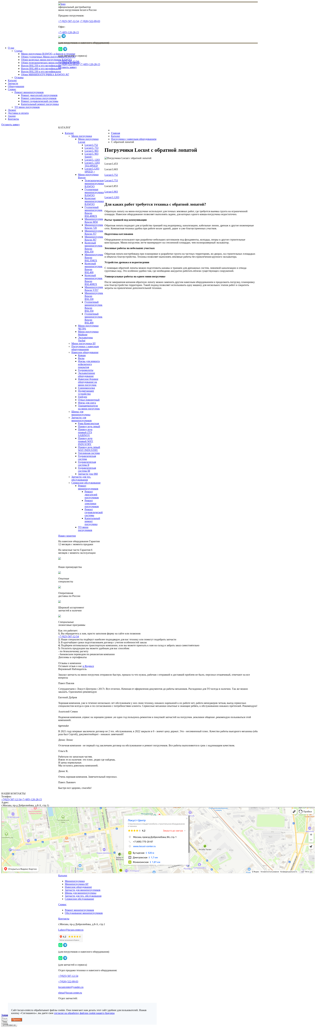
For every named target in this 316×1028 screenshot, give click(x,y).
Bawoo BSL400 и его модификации (41, 68)
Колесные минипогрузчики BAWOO (94, 201)
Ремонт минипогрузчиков (29, 92)
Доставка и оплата (18, 113)
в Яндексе (88, 666)
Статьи (18, 50)
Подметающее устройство (86, 392)
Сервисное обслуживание (86, 482)
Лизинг (12, 110)
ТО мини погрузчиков (27, 107)
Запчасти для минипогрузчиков (81, 419)
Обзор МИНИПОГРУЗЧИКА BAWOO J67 (45, 74)
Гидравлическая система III (87, 469)
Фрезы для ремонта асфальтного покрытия (89, 364)
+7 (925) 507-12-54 (68, 21)
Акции (12, 116)
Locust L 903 (91, 150)
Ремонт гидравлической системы (39, 101)
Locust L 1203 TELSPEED (92, 164)
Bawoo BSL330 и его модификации (41, 71)
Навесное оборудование (84, 352)
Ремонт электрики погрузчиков (38, 98)
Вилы (81, 358)
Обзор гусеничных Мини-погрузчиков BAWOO (48, 56)
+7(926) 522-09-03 (68, 981)
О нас (11, 47)
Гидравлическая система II (87, 463)
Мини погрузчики (81, 136)
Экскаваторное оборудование (86, 374)
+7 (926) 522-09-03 (89, 21)
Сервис (12, 89)
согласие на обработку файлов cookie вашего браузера (84, 1013)
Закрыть (6, 1015)
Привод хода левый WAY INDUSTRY (89, 449)
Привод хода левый (89, 426)
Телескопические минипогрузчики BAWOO (94, 183)
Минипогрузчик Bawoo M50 (94, 220)
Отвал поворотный (89, 399)
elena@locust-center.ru (70, 992)
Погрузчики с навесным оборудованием (85, 348)
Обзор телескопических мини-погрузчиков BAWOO (50, 62)
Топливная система (89, 453)
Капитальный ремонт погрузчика (40, 104)
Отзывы (19, 77)
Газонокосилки (86, 388)
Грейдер (82, 396)
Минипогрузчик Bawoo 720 (94, 226)
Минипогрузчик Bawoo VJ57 (94, 289)
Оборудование (16, 86)
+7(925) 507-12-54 (11, 799)
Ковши (82, 355)
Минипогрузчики (75, 881)
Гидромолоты (85, 370)
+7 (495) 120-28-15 (68, 32)
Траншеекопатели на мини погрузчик (89, 407)
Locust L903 (111, 191)
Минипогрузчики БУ (77, 884)
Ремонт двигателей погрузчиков (39, 95)
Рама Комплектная (88, 423)
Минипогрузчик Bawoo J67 (94, 238)
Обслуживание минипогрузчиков (84, 913)
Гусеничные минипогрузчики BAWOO (94, 192)
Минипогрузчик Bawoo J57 (94, 232)
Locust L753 (111, 180)
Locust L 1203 (92, 159)
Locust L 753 (91, 148)
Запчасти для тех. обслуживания (81, 478)
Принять (17, 1019)
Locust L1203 (112, 197)
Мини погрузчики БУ (83, 343)
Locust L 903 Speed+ (91, 155)
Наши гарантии (67, 535)
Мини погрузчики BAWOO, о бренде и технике (48, 53)
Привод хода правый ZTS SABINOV (85, 432)
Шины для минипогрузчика (80, 413)
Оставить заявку (67, 67)
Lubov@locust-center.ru (70, 929)
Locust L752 (91, 145)
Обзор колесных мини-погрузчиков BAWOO (46, 59)
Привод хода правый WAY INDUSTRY (85, 441)
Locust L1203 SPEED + (92, 170)
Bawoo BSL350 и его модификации (41, 65)
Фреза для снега (87, 402)
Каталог (12, 80)
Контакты (13, 119)
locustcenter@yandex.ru (70, 987)
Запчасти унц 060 (88, 473)
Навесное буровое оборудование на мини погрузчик (88, 382)
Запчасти (13, 83)
